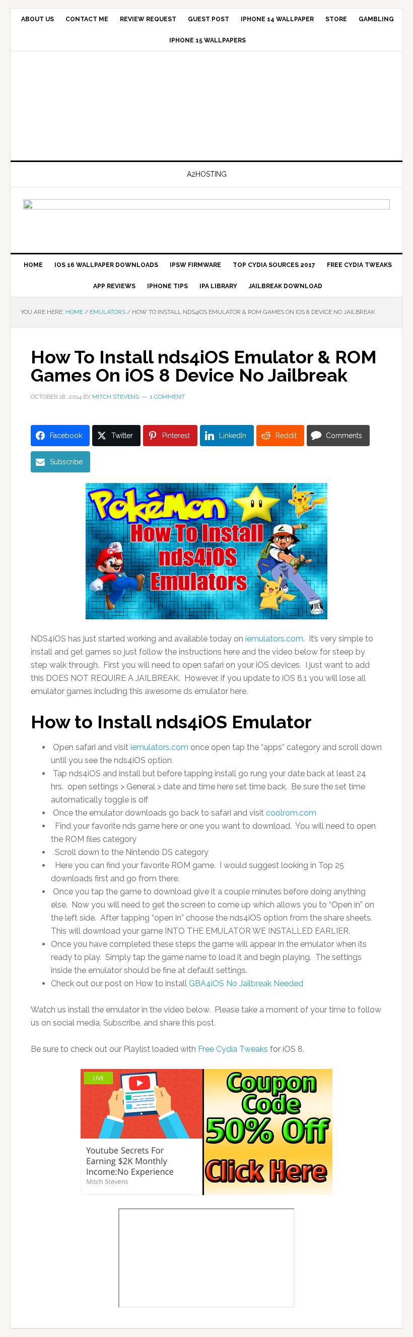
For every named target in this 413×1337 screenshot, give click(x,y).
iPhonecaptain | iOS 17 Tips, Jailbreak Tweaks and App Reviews (206, 107)
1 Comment (167, 396)
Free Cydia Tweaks (233, 1049)
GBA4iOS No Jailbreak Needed (246, 983)
